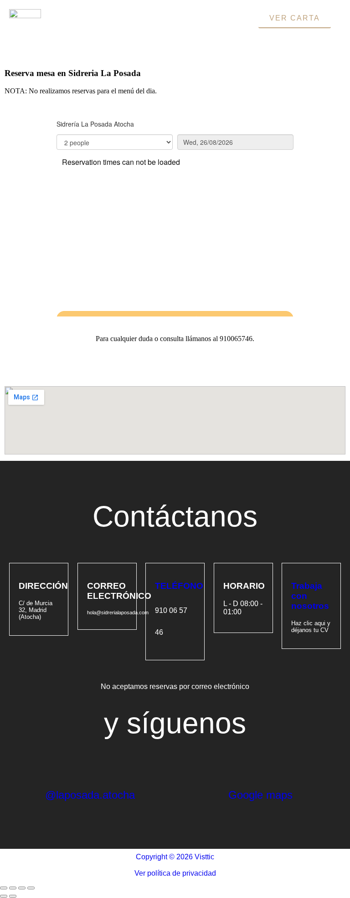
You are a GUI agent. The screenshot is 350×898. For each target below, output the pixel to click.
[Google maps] (239, 762)
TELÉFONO (179, 586)
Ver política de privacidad (175, 873)
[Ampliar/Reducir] (3, 888)
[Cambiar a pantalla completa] (12, 888)
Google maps (260, 795)
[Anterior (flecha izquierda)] (3, 896)
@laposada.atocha (90, 795)
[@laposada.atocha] (56, 762)
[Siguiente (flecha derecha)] (12, 896)
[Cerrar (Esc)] (31, 888)
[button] (170, 28)
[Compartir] (22, 888)
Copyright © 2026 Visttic (175, 857)
